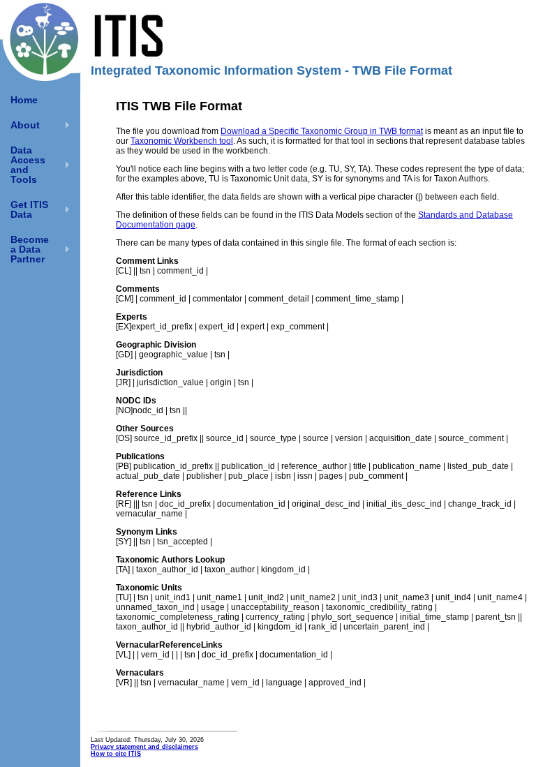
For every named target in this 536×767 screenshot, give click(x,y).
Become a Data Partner (29, 249)
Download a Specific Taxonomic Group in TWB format (322, 131)
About (25, 125)
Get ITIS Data (29, 209)
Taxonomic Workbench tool (182, 141)
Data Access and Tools (27, 164)
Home (24, 99)
